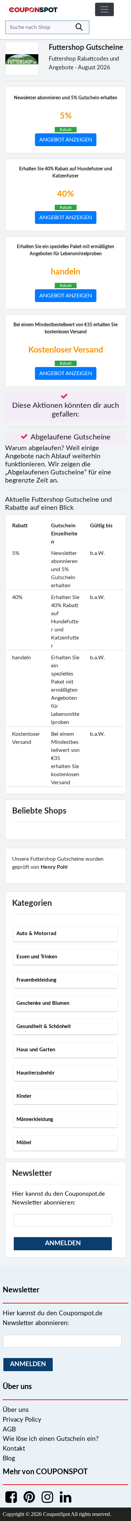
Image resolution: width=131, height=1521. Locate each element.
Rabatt (66, 130)
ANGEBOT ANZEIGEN (65, 139)
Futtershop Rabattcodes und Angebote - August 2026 (84, 63)
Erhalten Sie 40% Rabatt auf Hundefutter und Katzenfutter (65, 172)
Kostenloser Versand (65, 350)
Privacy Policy (22, 1420)
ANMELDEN (63, 1243)
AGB (9, 1429)
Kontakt (14, 1449)
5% (66, 116)
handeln (65, 272)
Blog (9, 1458)
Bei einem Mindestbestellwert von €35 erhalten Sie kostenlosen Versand (65, 328)
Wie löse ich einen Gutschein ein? (51, 1439)
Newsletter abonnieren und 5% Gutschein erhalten (65, 98)
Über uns (16, 1410)
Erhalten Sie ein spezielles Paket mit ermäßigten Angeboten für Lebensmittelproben (65, 250)
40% (65, 194)
